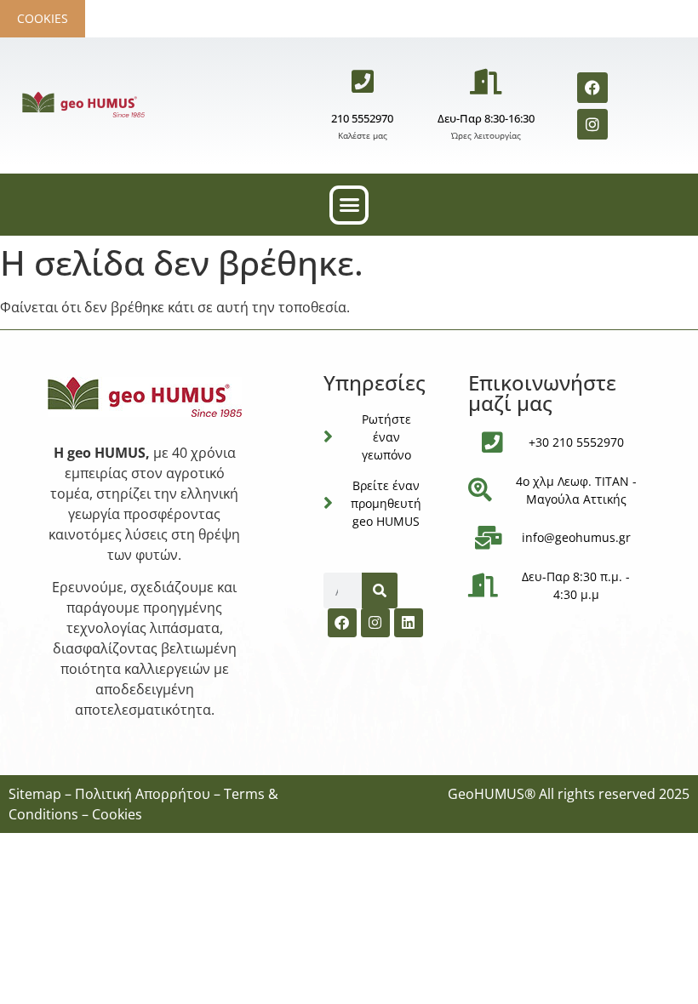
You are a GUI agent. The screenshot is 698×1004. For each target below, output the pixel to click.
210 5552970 (362, 118)
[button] (349, 205)
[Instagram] (592, 124)
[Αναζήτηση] (380, 590)
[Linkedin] (408, 622)
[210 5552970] (362, 81)
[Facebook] (592, 87)
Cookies (42, 18)
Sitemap (35, 793)
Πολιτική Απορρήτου (142, 793)
